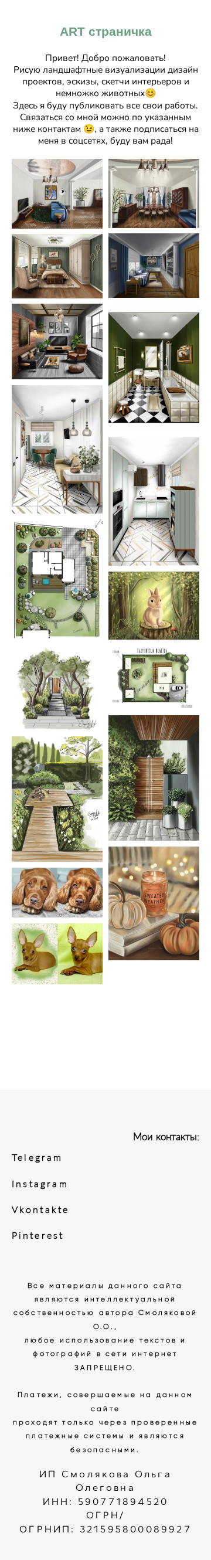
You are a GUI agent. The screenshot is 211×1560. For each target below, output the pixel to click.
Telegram (37, 1157)
